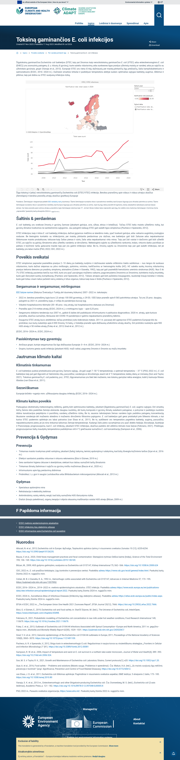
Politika (79, 23)
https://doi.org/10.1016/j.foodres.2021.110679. (46, 621)
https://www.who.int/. (70, 691)
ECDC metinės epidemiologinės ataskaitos (38, 523)
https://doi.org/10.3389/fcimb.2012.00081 (69, 646)
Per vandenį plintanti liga (57, 53)
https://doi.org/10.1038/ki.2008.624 (141, 565)
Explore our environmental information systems (89, 737)
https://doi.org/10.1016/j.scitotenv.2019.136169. (53, 560)
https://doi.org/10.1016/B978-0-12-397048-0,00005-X (78, 686)
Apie (146, 23)
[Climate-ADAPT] (80, 10)
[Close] (160, 742)
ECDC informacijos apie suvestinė (42, 531)
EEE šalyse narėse (24, 292)
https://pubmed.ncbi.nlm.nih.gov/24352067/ (103, 630)
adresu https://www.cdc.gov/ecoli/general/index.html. (124, 570)
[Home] (17, 53)
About (136, 719)
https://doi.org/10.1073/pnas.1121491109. (55, 638)
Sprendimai (133, 23)
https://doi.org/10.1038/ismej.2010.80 (34, 677)
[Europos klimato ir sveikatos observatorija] (33, 10)
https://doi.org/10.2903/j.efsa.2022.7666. (137, 604)
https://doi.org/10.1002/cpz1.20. (144, 660)
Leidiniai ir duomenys (110, 23)
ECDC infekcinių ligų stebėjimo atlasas (37, 527)
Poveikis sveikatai (37, 53)
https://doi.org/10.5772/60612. (116, 669)
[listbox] (42, 2)
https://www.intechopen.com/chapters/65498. (37, 613)
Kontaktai (139, 723)
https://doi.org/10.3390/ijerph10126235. (35, 551)
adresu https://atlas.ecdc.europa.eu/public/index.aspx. (137, 596)
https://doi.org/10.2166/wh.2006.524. (34, 655)
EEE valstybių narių (55, 202)
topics (91, 23)
